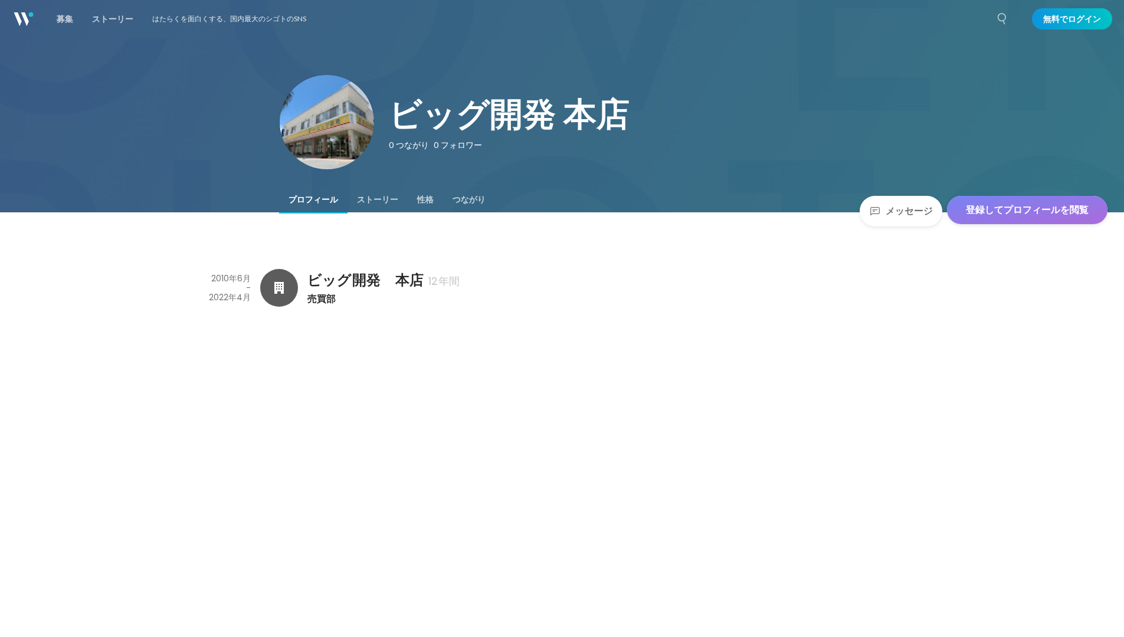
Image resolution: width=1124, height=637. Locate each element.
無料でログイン (1072, 19)
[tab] (313, 199)
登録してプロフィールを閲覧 (1027, 209)
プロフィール (313, 199)
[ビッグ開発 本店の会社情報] (279, 288)
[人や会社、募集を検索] (1002, 19)
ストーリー (377, 199)
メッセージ (909, 211)
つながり (469, 199)
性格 (425, 199)
